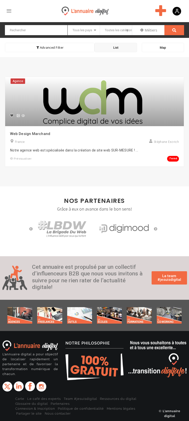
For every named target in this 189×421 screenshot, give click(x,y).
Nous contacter (58, 413)
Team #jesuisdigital (80, 399)
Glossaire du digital (31, 404)
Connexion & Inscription (35, 408)
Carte (19, 399)
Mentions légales (121, 408)
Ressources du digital (118, 399)
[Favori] (12, 115)
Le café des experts (44, 399)
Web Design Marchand (30, 134)
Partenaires (60, 404)
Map (163, 47)
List (115, 47)
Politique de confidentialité (81, 408)
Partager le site (29, 413)
